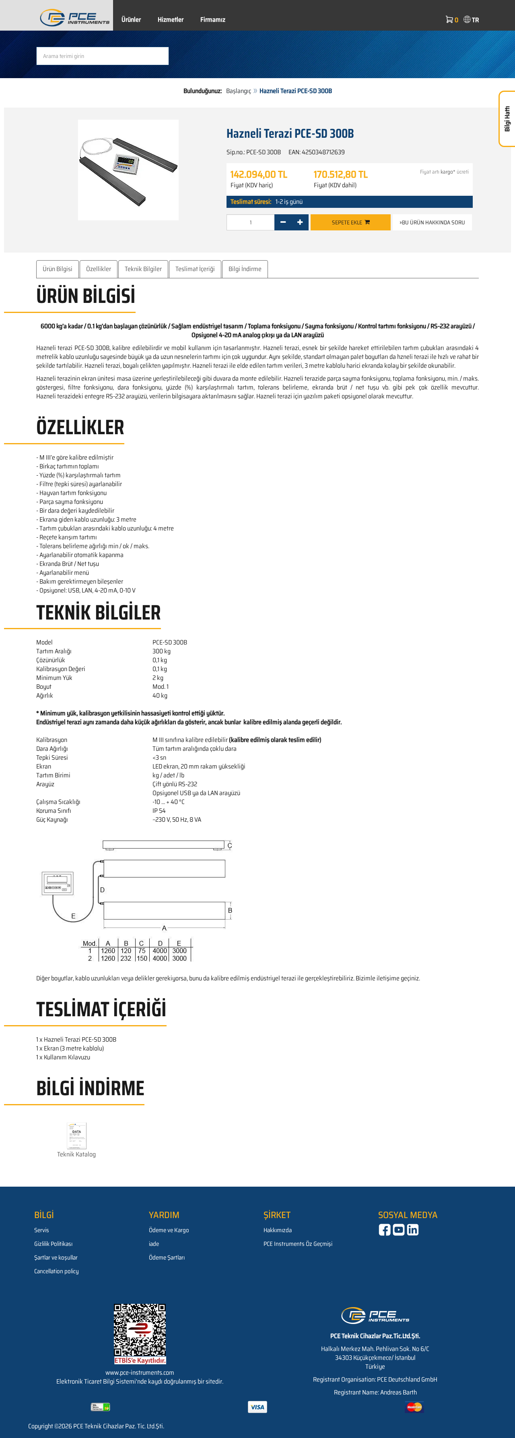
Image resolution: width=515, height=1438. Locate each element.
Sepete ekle (348, 222)
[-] (283, 222)
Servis (41, 1230)
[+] (300, 222)
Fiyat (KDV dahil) (335, 185)
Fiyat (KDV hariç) (252, 185)
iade (154, 1244)
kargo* (448, 172)
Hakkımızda (278, 1230)
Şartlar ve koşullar (56, 1257)
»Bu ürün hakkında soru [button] (432, 222)
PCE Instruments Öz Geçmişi (298, 1244)
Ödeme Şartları (167, 1257)
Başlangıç (238, 91)
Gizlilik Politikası (53, 1244)
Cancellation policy (56, 1271)
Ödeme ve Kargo (169, 1230)
